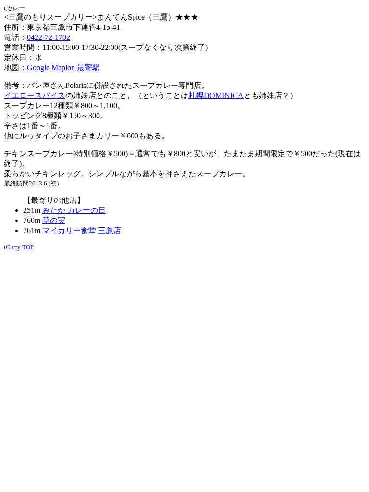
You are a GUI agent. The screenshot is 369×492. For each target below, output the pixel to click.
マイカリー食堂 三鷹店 (81, 230)
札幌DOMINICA (216, 95)
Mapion (63, 67)
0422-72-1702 (48, 37)
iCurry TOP (19, 247)
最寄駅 (88, 67)
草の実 (53, 220)
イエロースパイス (34, 95)
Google (38, 67)
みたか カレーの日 (74, 210)
